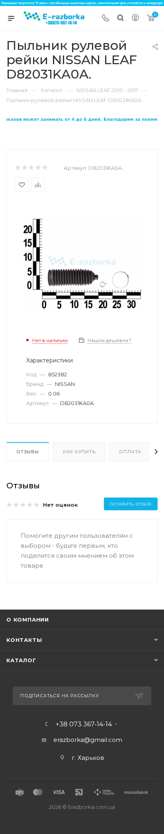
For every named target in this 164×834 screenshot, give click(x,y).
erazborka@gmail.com (87, 740)
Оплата (130, 451)
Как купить (79, 451)
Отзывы (27, 451)
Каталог (21, 660)
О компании (27, 619)
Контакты (24, 640)
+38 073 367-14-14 (84, 724)
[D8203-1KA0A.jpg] (82, 261)
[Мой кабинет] (135, 18)
